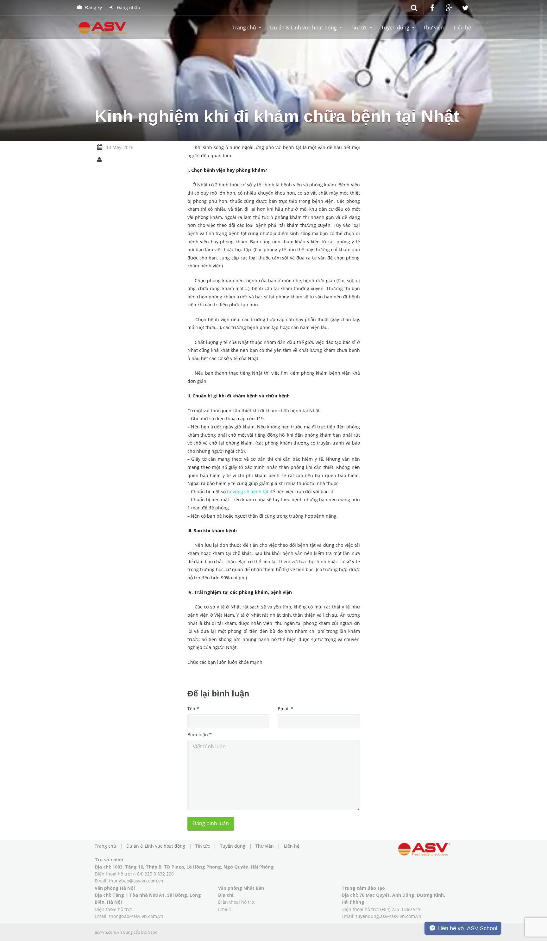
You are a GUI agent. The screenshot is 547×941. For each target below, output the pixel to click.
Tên (193, 709)
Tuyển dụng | (237, 846)
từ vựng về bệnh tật (247, 492)
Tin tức (359, 27)
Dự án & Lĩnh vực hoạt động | (160, 846)
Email (285, 709)
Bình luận (199, 735)
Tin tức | (207, 846)
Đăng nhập (128, 7)
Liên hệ (462, 27)
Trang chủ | (110, 846)
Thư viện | (269, 846)
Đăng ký (93, 7)
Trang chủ (244, 27)
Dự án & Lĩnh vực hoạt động (303, 27)
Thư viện (433, 27)
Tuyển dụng (395, 27)
